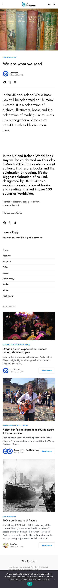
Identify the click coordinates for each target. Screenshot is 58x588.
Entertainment (9, 57)
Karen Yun (13, 544)
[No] (54, 579)
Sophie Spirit (18, 450)
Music (19, 425)
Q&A (5, 267)
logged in (19, 237)
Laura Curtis (14, 72)
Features (7, 255)
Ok (29, 584)
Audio (6, 284)
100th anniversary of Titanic (20, 520)
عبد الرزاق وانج (15, 369)
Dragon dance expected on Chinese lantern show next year (25, 350)
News (5, 250)
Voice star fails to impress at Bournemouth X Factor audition (28, 431)
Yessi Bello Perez (32, 450)
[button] (4, 4)
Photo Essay (8, 278)
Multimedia (8, 295)
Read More (47, 370)
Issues (5, 272)
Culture (6, 345)
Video (6, 290)
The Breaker (29, 561)
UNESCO (32, 180)
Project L (7, 261)
